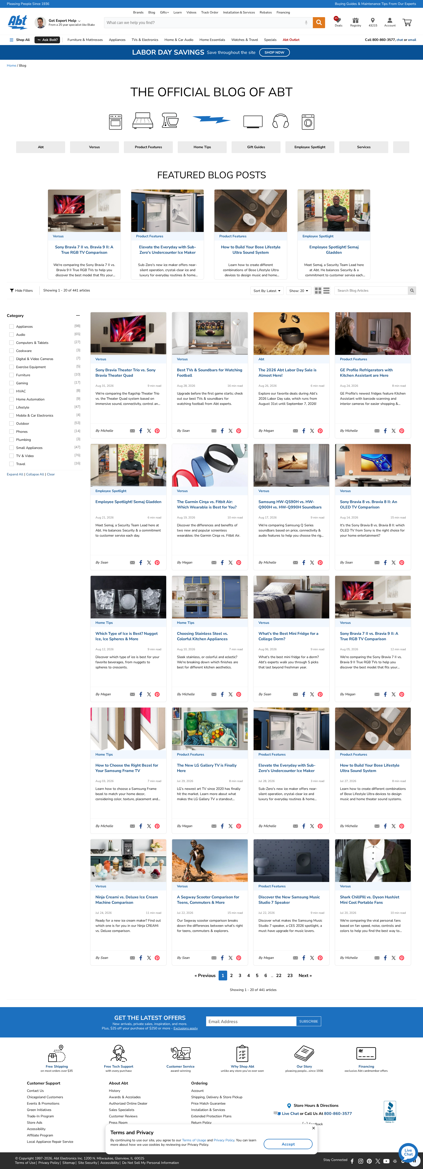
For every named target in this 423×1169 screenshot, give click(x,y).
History (114, 1090)
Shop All (23, 39)
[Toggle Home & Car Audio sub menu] (195, 40)
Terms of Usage (194, 1140)
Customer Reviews (123, 1116)
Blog (151, 12)
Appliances (117, 39)
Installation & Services (239, 12)
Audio (178, 39)
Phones (22, 431)
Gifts (163, 12)
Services (364, 147)
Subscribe (308, 1021)
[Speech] (306, 23)
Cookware (24, 351)
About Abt (118, 1083)
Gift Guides (256, 147)
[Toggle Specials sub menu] (279, 40)
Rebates (266, 12)
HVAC (21, 391)
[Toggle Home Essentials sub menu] (227, 40)
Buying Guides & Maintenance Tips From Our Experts (375, 4)
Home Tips (202, 147)
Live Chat (290, 1113)
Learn (178, 12)
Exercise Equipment (31, 367)
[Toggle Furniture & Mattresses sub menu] (105, 40)
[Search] (319, 22)
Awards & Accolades (125, 1097)
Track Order (209, 12)
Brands (138, 12)
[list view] (326, 291)
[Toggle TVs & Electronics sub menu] (160, 40)
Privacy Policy (224, 1140)
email (412, 40)
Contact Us (35, 1090)
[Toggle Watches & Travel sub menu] (260, 40)
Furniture (85, 39)
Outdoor (22, 423)
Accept (288, 1144)
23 (290, 975)
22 (279, 975)
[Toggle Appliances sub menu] (128, 40)
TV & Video (25, 456)
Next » (305, 975)
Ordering (199, 1083)
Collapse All (35, 474)
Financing (283, 12)
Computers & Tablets (32, 342)
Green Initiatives (39, 1110)
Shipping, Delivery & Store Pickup (216, 1097)
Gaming (22, 383)
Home (212, 39)
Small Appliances (29, 448)
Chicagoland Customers (45, 1097)
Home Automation (30, 399)
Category (15, 315)
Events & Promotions (43, 1103)
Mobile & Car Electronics (34, 415)
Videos (191, 12)
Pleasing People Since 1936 (28, 4)
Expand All (15, 474)
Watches (244, 39)
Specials (270, 39)
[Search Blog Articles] (412, 290)
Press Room (118, 1122)
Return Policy (201, 1122)
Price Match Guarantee (208, 1103)
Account (197, 1090)
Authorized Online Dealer (128, 1103)
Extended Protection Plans (211, 1116)
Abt (41, 147)
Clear (51, 474)
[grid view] (318, 291)
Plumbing (23, 439)
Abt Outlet (291, 39)
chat (400, 40)
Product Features (148, 147)
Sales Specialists (121, 1110)
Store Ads (34, 1122)
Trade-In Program (40, 1116)
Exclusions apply (186, 1028)
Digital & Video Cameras (34, 359)
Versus (94, 147)
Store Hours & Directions (316, 1105)
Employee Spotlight (309, 147)
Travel (20, 464)
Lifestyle (22, 407)
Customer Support (43, 1083)
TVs (145, 39)
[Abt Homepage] (17, 22)
